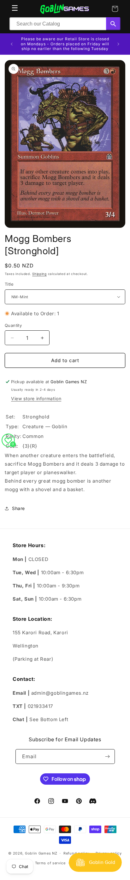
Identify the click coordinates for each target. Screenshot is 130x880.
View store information (36, 398)
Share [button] (18, 508)
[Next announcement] (118, 44)
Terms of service (50, 863)
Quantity (13, 325)
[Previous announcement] (12, 44)
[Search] (113, 23)
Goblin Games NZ (41, 853)
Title (9, 284)
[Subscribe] (108, 756)
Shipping (39, 274)
